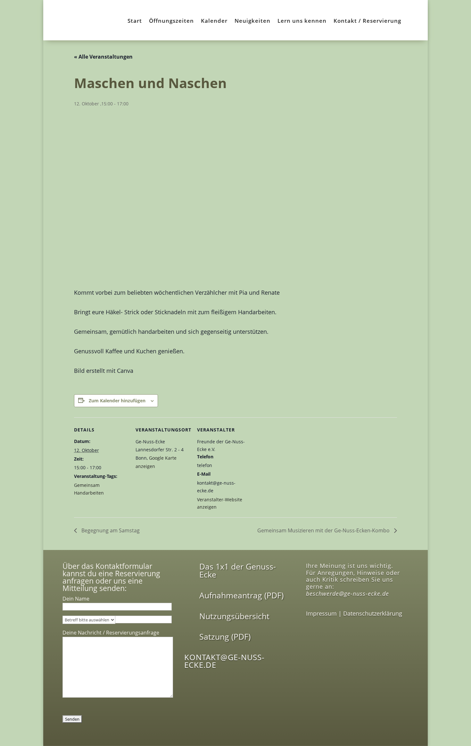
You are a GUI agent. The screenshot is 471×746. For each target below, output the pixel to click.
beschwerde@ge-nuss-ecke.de (347, 593)
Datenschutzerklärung (372, 613)
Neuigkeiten (252, 21)
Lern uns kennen (301, 21)
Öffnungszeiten (171, 21)
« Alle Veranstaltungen (103, 56)
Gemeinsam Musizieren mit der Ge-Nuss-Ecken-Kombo (324, 530)
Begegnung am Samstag (110, 530)
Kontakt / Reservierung (367, 21)
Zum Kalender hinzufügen (117, 401)
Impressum (321, 613)
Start (135, 21)
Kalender (214, 21)
